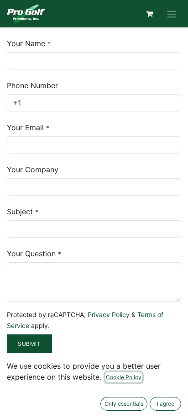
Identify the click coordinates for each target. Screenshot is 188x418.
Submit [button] (29, 343)
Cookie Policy (123, 377)
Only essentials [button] (123, 403)
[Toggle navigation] (171, 14)
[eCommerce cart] (149, 14)
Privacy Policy (109, 314)
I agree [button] (165, 403)
